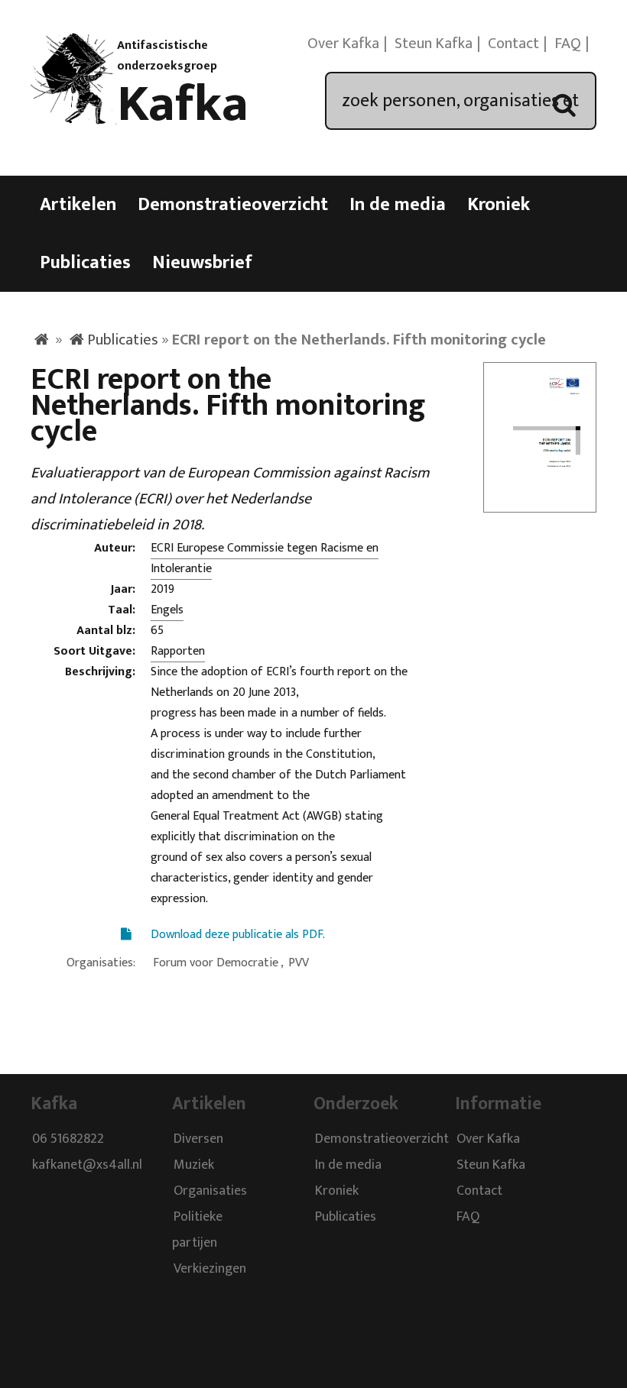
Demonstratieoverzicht (233, 204)
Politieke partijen (197, 1229)
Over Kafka (343, 44)
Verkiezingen (210, 1268)
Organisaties (210, 1190)
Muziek (194, 1164)
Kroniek (498, 204)
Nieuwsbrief (202, 263)
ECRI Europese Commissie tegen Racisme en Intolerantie (264, 558)
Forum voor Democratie (215, 963)
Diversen (198, 1139)
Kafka (183, 105)
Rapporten (178, 651)
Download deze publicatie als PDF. (238, 934)
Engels (167, 610)
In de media (397, 204)
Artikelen (78, 204)
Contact (513, 44)
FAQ (567, 44)
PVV (298, 963)
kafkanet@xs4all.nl (87, 1164)
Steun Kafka (434, 44)
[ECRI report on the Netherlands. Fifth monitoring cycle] (540, 503)
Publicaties (85, 263)
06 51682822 (68, 1139)
